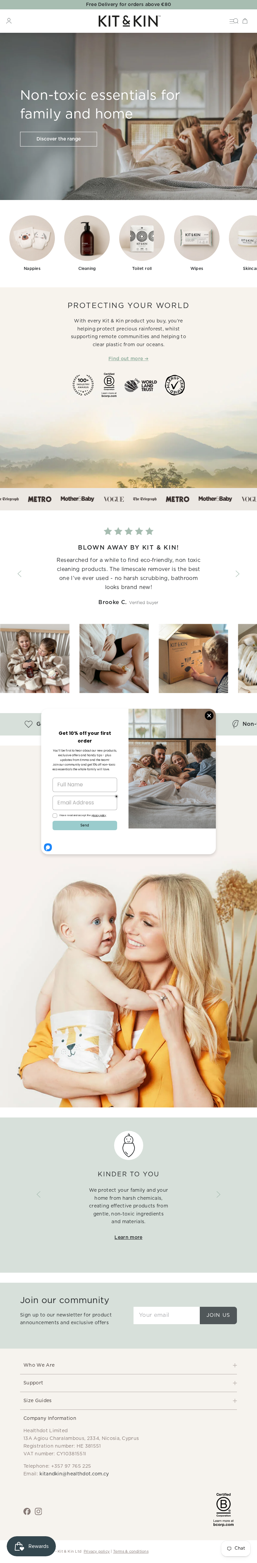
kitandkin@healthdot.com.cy (74, 1474)
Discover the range (58, 139)
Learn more (128, 1237)
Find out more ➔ (128, 359)
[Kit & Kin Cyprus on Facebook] (27, 1511)
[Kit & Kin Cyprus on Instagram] (38, 1511)
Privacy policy (97, 1551)
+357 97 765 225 (71, 1466)
